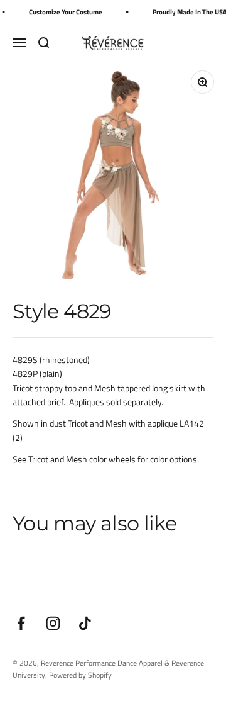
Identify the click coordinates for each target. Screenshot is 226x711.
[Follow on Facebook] (21, 623)
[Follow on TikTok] (85, 623)
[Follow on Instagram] (53, 623)
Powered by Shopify (80, 675)
